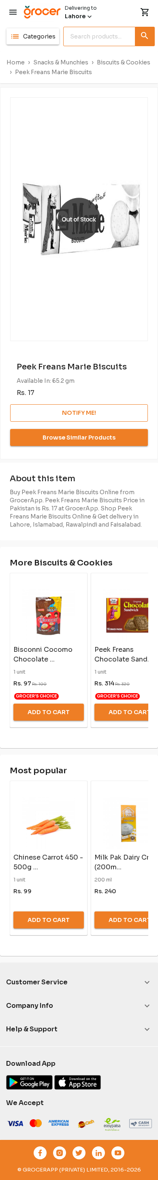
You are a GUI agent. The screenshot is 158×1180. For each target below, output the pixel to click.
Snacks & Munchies (60, 62)
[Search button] (145, 35)
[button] (32, 36)
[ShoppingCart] (145, 12)
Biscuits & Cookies (123, 62)
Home (15, 62)
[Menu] (13, 12)
